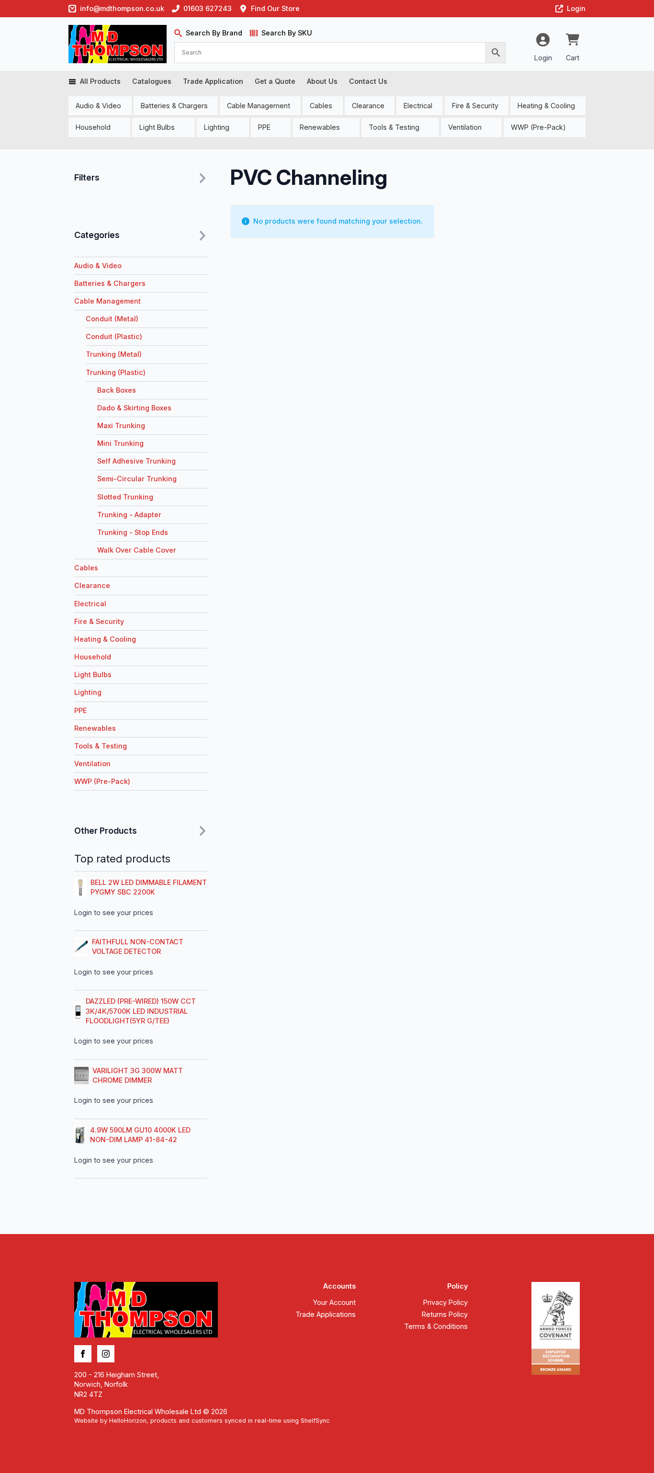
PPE (264, 127)
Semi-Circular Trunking (137, 479)
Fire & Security (475, 106)
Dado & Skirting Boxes (134, 408)
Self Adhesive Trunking (136, 461)
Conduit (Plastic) (114, 336)
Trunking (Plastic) (116, 372)
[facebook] (82, 1353)
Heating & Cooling (546, 106)
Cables (321, 106)
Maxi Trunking (121, 425)
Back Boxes (116, 390)
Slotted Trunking (125, 497)
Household (93, 127)
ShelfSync (315, 1420)
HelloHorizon (128, 1420)
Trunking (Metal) (114, 354)
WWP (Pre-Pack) (538, 127)
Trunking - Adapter (129, 514)
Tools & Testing (394, 127)
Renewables (320, 127)
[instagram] (105, 1353)
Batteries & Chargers (174, 106)
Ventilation (465, 127)
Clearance (368, 106)
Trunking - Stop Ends (132, 532)
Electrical (418, 106)
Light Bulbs (157, 127)
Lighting (216, 127)
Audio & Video (98, 106)
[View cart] (573, 40)
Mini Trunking (120, 443)
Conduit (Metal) (112, 319)
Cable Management (258, 106)
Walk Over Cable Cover (136, 550)
